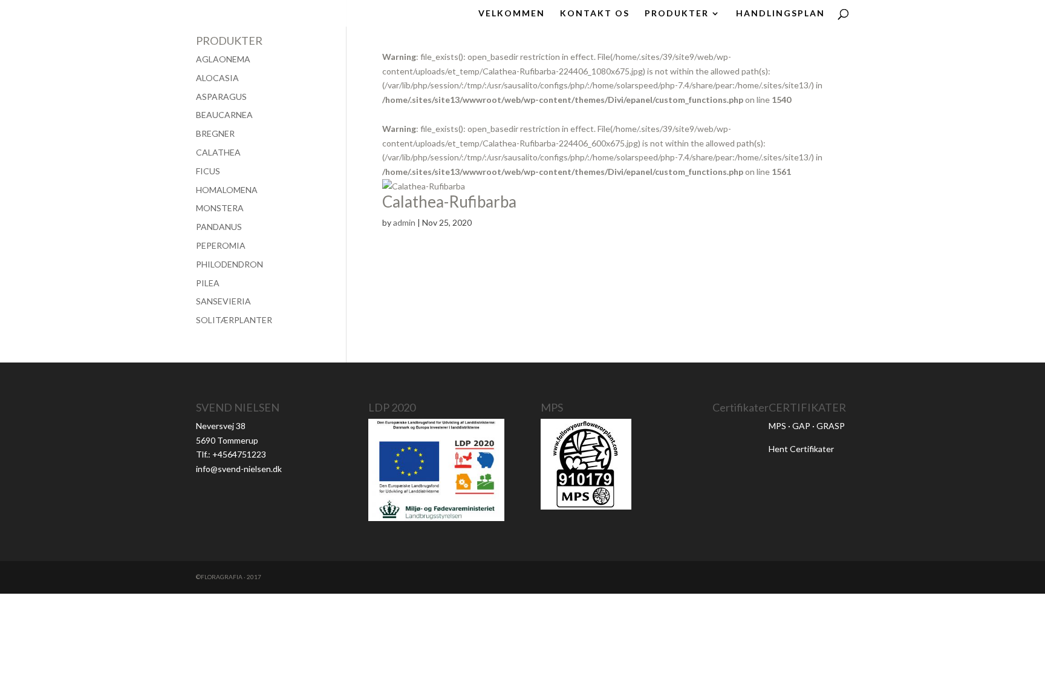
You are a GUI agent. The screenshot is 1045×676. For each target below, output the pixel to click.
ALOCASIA (217, 78)
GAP (801, 426)
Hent (779, 449)
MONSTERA (220, 208)
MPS (777, 426)
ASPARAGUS (221, 96)
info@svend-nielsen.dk (239, 469)
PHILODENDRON (229, 264)
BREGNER (215, 133)
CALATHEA (218, 152)
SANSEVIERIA (223, 301)
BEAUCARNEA (224, 115)
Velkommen (511, 13)
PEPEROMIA (221, 245)
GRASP (830, 426)
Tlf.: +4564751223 (231, 454)
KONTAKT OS (595, 13)
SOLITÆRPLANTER (234, 320)
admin (404, 222)
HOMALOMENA (227, 190)
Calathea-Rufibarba (449, 201)
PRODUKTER (677, 13)
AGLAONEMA (223, 59)
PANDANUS (219, 227)
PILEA (208, 283)
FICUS (208, 171)
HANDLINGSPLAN (780, 13)
